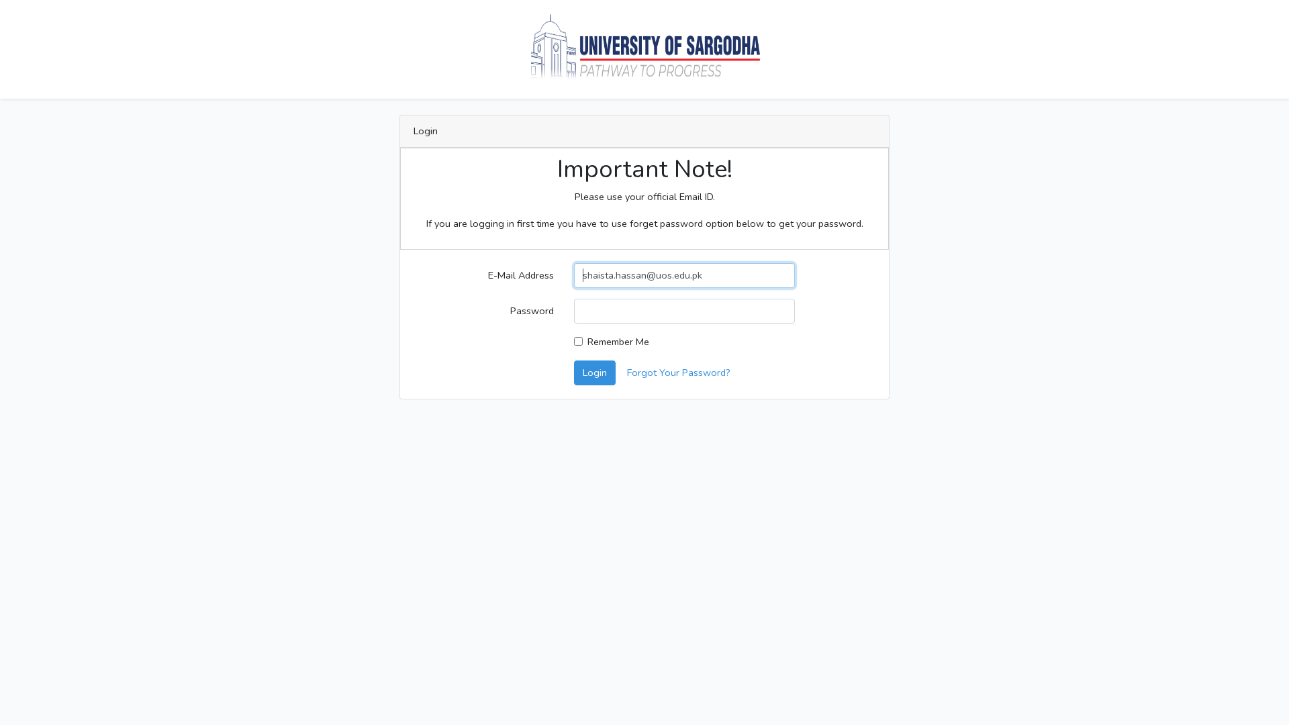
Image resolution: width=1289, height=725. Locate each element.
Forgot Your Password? (678, 372)
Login (595, 372)
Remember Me (618, 341)
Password (532, 311)
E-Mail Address (521, 275)
